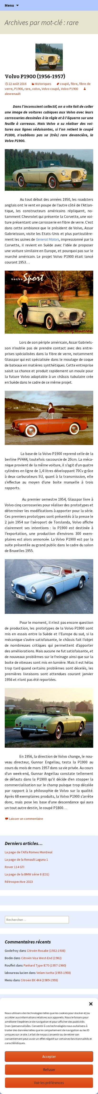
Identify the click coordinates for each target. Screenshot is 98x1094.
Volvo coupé (50, 89)
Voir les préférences (49, 1082)
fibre (74, 84)
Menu (9, 5)
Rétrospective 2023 (19, 881)
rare (27, 89)
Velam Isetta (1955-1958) (53, 973)
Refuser (49, 1069)
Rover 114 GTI (14, 867)
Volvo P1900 (69, 89)
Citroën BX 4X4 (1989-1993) (39, 980)
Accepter (49, 1056)
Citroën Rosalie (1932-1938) (46, 950)
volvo (36, 89)
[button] (90, 1003)
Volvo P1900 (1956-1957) (35, 76)
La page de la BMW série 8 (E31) (27, 874)
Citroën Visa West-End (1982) (41, 958)
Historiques (43, 84)
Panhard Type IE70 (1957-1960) (45, 965)
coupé (64, 84)
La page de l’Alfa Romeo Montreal (28, 852)
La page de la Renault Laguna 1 (26, 859)
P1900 (18, 89)
